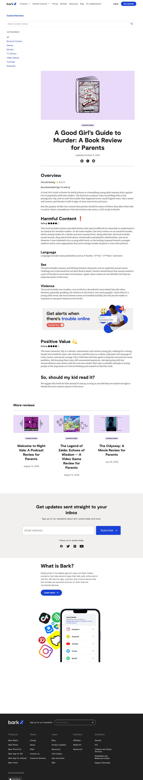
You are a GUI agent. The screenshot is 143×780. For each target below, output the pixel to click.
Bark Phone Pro (14, 749)
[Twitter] (87, 160)
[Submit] (92, 722)
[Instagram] (75, 546)
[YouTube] (81, 546)
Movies (10, 49)
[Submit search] (132, 24)
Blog (53, 740)
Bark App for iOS (15, 754)
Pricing (33, 740)
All (8, 37)
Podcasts (11, 66)
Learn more (49, 592)
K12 (96, 745)
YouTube (11, 62)
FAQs (32, 749)
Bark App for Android (17, 758)
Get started (129, 4)
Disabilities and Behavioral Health (102, 757)
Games (10, 45)
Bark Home (13, 763)
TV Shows (11, 53)
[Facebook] (81, 160)
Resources (56, 749)
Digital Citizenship (102, 763)
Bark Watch (13, 740)
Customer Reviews (38, 758)
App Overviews (58, 758)
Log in (115, 4)
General (98, 740)
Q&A (53, 763)
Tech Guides (57, 754)
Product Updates (59, 745)
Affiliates (77, 740)
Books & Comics (14, 41)
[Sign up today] (88, 318)
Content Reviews (15, 15)
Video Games (13, 58)
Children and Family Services (103, 750)
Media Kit (77, 745)
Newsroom (77, 749)
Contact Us (35, 754)
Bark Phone (13, 745)
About (32, 745)
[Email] (93, 160)
